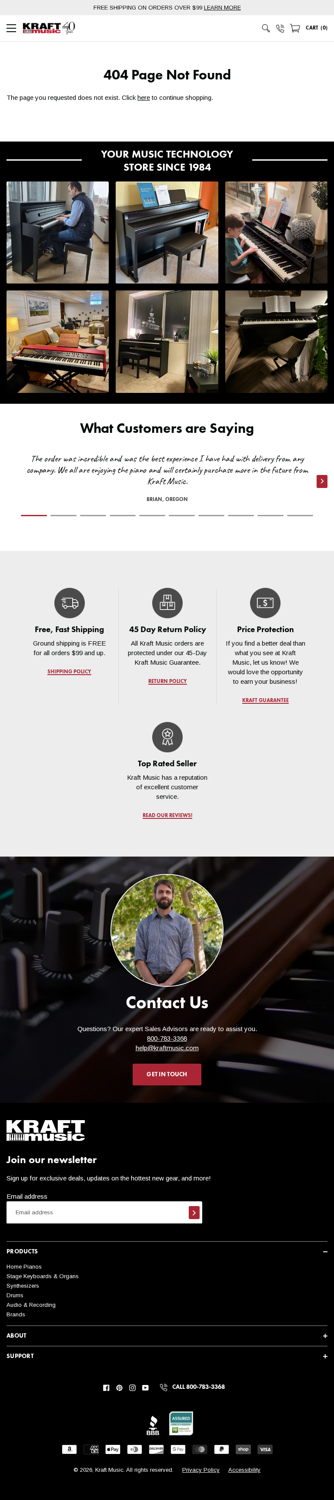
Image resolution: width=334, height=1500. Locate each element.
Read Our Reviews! (167, 815)
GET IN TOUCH (167, 1074)
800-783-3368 (167, 1038)
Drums (15, 1295)
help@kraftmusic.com (167, 1048)
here (143, 97)
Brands (16, 1314)
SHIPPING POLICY (69, 672)
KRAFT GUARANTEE (265, 700)
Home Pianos (24, 1266)
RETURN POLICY (167, 681)
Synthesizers (23, 1285)
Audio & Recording (31, 1305)
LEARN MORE (222, 7)
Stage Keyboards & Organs (43, 1276)
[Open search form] (266, 28)
